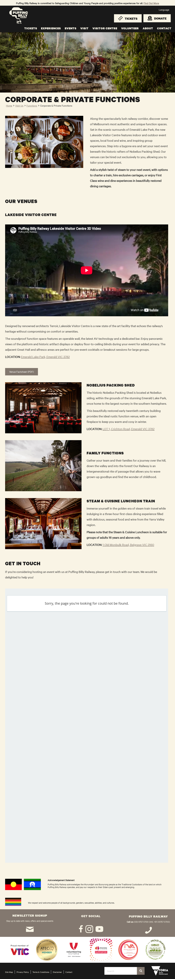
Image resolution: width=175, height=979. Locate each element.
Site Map (9, 972)
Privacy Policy (23, 972)
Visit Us (19, 105)
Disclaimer (57, 972)
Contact (68, 972)
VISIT (84, 28)
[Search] (141, 971)
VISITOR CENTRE (104, 28)
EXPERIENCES (51, 28)
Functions (31, 105)
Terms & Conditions (40, 972)
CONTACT (164, 28)
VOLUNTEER (130, 28)
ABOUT (148, 28)
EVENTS (70, 28)
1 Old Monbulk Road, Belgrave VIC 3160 (128, 545)
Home (9, 105)
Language (164, 9)
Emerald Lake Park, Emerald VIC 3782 (45, 357)
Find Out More (151, 3)
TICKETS (30, 28)
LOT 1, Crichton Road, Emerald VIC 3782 (128, 429)
